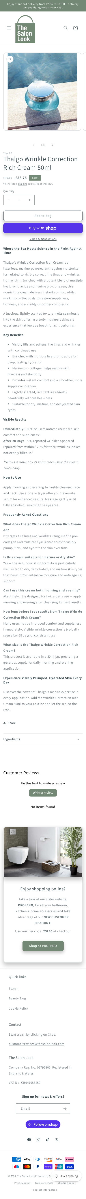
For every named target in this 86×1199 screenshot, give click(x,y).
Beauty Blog (17, 998)
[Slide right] (53, 145)
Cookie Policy (18, 1008)
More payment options (43, 238)
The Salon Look (26, 1176)
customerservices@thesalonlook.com (36, 1044)
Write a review (43, 792)
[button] (9, 28)
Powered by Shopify (46, 1176)
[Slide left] (33, 145)
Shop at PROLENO (43, 946)
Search (14, 988)
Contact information (45, 1189)
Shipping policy (67, 1182)
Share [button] (12, 723)
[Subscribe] (65, 1108)
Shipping (22, 183)
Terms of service (44, 1182)
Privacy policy (22, 1182)
